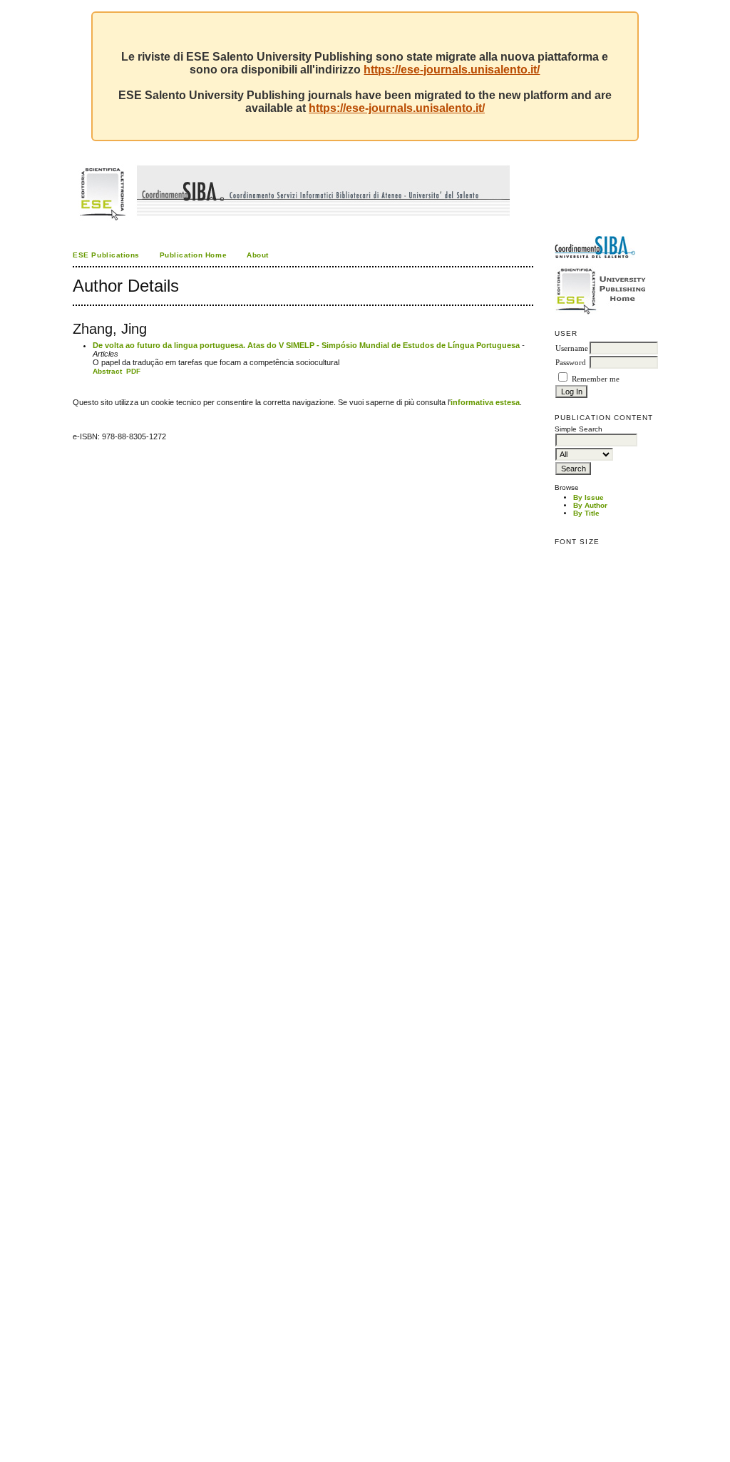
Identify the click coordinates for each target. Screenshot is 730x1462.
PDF (133, 371)
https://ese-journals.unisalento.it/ (452, 69)
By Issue (588, 497)
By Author (590, 505)
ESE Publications (106, 255)
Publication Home (193, 255)
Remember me (596, 379)
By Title (586, 513)
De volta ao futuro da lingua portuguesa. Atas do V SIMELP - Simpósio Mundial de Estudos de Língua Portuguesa (306, 345)
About (258, 255)
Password (570, 363)
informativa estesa (485, 402)
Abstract (107, 371)
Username (571, 348)
